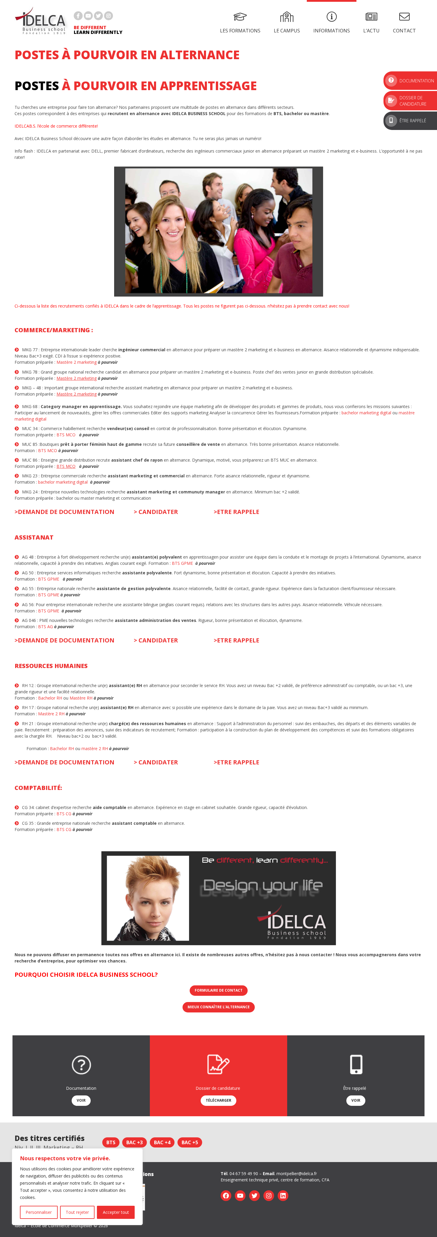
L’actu (371, 30)
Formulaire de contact (219, 990)
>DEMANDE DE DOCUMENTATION (64, 512)
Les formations (240, 30)
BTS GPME (182, 563)
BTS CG (63, 813)
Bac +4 (162, 1142)
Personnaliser (39, 1212)
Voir (81, 1100)
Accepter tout (116, 1212)
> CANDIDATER (156, 512)
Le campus (287, 30)
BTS (110, 1142)
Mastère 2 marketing (77, 362)
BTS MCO (66, 435)
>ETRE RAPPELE (236, 512)
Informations (331, 30)
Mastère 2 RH (51, 714)
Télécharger (218, 1100)
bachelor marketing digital (366, 413)
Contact (404, 30)
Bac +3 (134, 1142)
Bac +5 (190, 1142)
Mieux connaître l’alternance (219, 1006)
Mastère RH (81, 698)
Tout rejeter (77, 1212)
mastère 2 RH (94, 748)
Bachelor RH (50, 698)
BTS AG (45, 626)
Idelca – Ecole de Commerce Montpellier (53, 1225)
